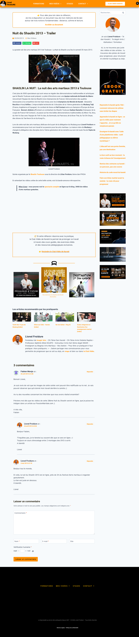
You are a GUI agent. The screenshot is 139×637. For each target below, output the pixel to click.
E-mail (45, 541)
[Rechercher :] (113, 13)
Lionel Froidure (30, 424)
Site (71, 541)
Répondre (90, 372)
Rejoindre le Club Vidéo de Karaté (55, 251)
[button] (137, 3)
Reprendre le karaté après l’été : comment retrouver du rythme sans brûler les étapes (112, 108)
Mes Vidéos (54, 4)
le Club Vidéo (89, 351)
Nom (17, 541)
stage (67, 351)
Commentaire (20, 513)
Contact (82, 4)
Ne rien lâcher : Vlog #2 (63, 325)
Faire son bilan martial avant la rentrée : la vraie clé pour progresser (112, 181)
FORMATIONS (38, 4)
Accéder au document (54, 25)
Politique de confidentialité (72, 627)
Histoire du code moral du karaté (112, 172)
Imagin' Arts (41, 340)
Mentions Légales (61, 627)
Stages (70, 4)
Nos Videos (31, 38)
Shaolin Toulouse (37, 174)
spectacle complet (51, 187)
